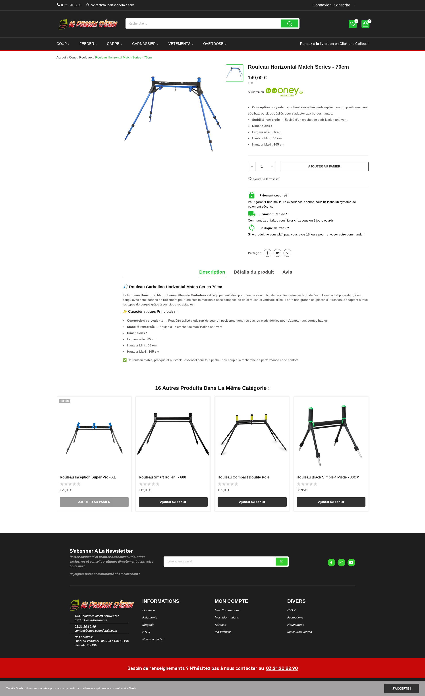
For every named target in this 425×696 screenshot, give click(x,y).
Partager (267, 253)
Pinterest (287, 253)
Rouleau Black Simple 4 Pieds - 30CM (328, 477)
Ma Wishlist (223, 632)
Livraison (148, 610)
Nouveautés (295, 624)
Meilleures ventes (299, 632)
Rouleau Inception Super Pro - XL (88, 477)
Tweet (277, 253)
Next (376, 454)
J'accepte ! (401, 688)
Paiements (149, 617)
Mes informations (227, 617)
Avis (287, 271)
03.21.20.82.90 (71, 5)
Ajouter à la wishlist (266, 179)
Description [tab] (212, 271)
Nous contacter (153, 639)
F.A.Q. (146, 632)
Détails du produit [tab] (254, 271)
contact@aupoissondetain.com (112, 5)
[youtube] (351, 562)
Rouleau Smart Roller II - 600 (162, 477)
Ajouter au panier (324, 166)
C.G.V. (291, 610)
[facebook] (331, 562)
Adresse (220, 624)
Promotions (295, 617)
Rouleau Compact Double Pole (243, 477)
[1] (282, 562)
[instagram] (341, 562)
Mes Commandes (227, 610)
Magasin (148, 624)
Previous (49, 454)
